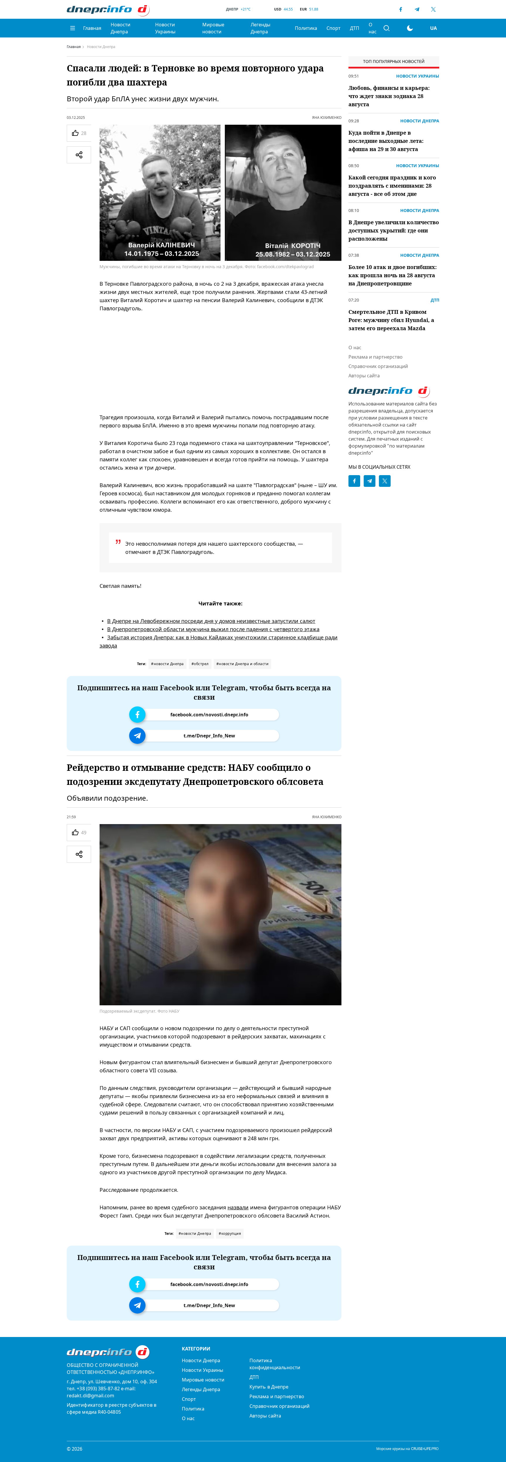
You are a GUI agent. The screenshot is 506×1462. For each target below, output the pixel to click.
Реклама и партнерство (375, 357)
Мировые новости (213, 28)
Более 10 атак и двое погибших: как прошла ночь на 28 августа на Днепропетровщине (392, 275)
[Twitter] (433, 9)
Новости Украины (165, 28)
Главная (92, 28)
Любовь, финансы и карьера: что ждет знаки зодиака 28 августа (389, 96)
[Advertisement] (220, 363)
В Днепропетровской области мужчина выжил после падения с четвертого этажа (213, 629)
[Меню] (72, 28)
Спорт (333, 28)
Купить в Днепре (268, 1387)
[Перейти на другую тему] (410, 28)
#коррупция (230, 1233)
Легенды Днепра (260, 28)
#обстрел (200, 663)
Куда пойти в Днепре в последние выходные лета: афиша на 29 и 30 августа (385, 141)
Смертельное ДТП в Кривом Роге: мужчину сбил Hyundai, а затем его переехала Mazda (391, 320)
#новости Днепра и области (242, 663)
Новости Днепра (120, 28)
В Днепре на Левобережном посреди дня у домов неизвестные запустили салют (211, 620)
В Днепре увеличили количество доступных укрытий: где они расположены (393, 230)
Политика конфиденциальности (274, 1364)
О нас (373, 28)
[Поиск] (386, 28)
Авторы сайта (364, 375)
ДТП (354, 28)
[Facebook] (400, 9)
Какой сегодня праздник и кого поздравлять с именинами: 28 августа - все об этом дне (392, 185)
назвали (238, 1207)
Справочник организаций (378, 366)
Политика (306, 28)
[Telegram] (417, 9)
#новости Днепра (167, 663)
